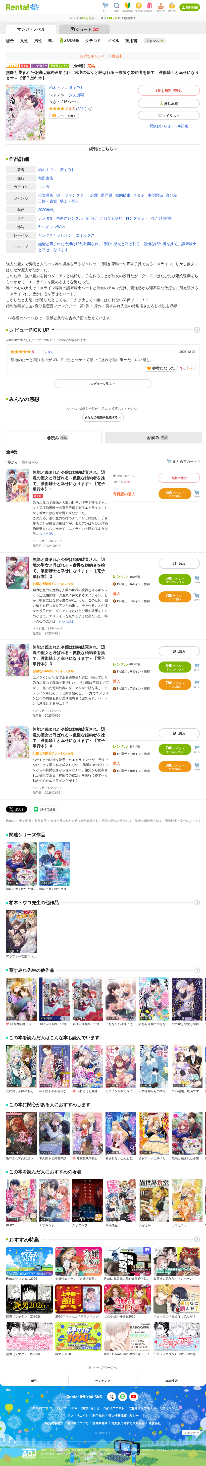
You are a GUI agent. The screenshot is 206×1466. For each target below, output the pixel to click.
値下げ (91, 218)
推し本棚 (171, 103)
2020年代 (46, 209)
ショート (87, 29)
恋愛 (94, 195)
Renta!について (42, 1408)
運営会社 (155, 1423)
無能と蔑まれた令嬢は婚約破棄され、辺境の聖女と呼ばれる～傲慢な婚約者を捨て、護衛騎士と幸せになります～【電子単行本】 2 (69, 567)
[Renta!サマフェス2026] (34, 7)
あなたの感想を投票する (101, 417)
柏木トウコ (58, 87)
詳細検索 (172, 1380)
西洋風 (106, 195)
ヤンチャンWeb (51, 226)
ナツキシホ (46, 1225)
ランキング (102, 1380)
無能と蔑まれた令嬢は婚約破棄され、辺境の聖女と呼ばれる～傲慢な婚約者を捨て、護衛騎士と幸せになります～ (117, 246)
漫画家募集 (100, 1423)
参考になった (163, 368)
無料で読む (179, 477)
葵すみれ (76, 87)
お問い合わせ (90, 1408)
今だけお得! (161, 218)
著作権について (77, 1423)
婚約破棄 (122, 195)
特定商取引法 (54, 1423)
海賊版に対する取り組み (128, 1423)
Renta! (10, 820)
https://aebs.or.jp (49, 1457)
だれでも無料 (111, 218)
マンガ (43, 186)
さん (45, 351)
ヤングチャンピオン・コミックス (66, 235)
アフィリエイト (77, 1415)
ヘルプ (61, 1408)
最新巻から (30, 461)
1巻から (12, 461)
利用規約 (98, 1415)
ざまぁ (139, 195)
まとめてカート (185, 461)
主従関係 (155, 195)
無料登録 (192, 7)
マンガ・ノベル (31, 29)
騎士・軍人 (69, 201)
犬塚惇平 (145, 1225)
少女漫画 (76, 94)
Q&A (73, 1408)
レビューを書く (66, 116)
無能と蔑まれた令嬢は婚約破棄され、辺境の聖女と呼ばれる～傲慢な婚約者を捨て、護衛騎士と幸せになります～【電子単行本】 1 (69, 480)
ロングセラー (137, 218)
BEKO (10, 1225)
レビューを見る (101, 383)
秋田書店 (45, 178)
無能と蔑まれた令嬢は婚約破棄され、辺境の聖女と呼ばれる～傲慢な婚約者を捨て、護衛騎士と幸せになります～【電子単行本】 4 (69, 737)
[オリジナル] (69, 40)
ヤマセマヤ (179, 1225)
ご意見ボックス (138, 1408)
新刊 (34, 1380)
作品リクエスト (113, 1408)
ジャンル (152, 40)
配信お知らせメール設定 (168, 125)
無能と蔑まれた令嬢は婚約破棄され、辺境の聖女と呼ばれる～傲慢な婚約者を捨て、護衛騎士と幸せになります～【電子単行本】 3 (69, 655)
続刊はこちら (101, 148)
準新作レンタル (69, 218)
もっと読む (47, 533)
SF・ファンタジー (71, 195)
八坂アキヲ (79, 1225)
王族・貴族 (47, 201)
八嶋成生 (112, 1225)
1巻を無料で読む (169, 90)
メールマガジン (164, 1408)
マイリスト (171, 115)
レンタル (45, 218)
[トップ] (17, 7)
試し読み (179, 563)
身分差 (171, 195)
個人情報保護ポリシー (124, 1415)
